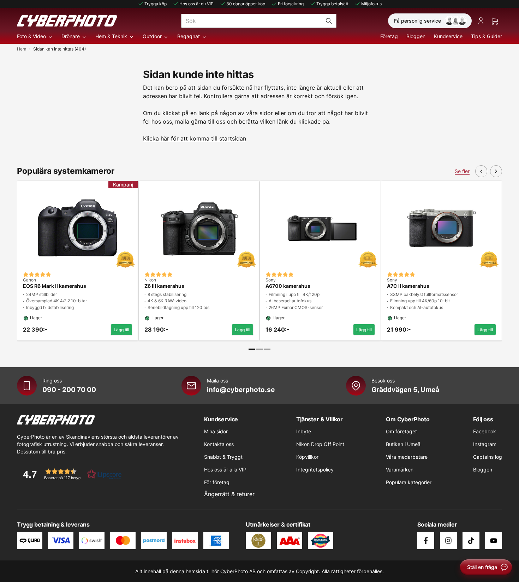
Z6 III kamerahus (164, 286)
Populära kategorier (408, 482)
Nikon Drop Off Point (320, 444)
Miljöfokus (371, 3)
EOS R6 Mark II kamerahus (54, 286)
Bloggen (415, 36)
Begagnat (188, 36)
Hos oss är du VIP (196, 3)
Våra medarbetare (407, 457)
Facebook (484, 431)
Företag (389, 36)
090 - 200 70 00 (69, 389)
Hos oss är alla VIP (225, 470)
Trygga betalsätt (332, 3)
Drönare (70, 36)
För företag (216, 482)
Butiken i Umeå (403, 444)
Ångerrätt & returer (229, 494)
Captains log (487, 457)
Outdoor (152, 36)
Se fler (462, 171)
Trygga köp (155, 3)
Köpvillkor (307, 457)
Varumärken (399, 470)
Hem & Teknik (111, 36)
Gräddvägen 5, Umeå (405, 389)
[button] (70, 474)
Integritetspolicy (315, 470)
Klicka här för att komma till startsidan (194, 138)
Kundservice (448, 36)
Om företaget (401, 431)
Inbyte (303, 431)
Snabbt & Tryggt (223, 457)
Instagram (484, 444)
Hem (21, 49)
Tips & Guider (486, 36)
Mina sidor (216, 431)
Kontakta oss (219, 444)
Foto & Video (31, 36)
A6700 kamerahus (288, 286)
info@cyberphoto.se (241, 389)
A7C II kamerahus (408, 286)
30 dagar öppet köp (245, 3)
